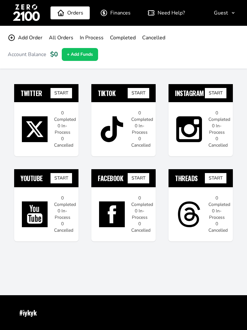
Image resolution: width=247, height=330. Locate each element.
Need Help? (171, 12)
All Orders (61, 37)
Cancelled (153, 37)
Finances (120, 12)
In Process (92, 37)
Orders (75, 12)
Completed (123, 37)
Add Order (30, 37)
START (61, 93)
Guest (221, 12)
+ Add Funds (80, 54)
